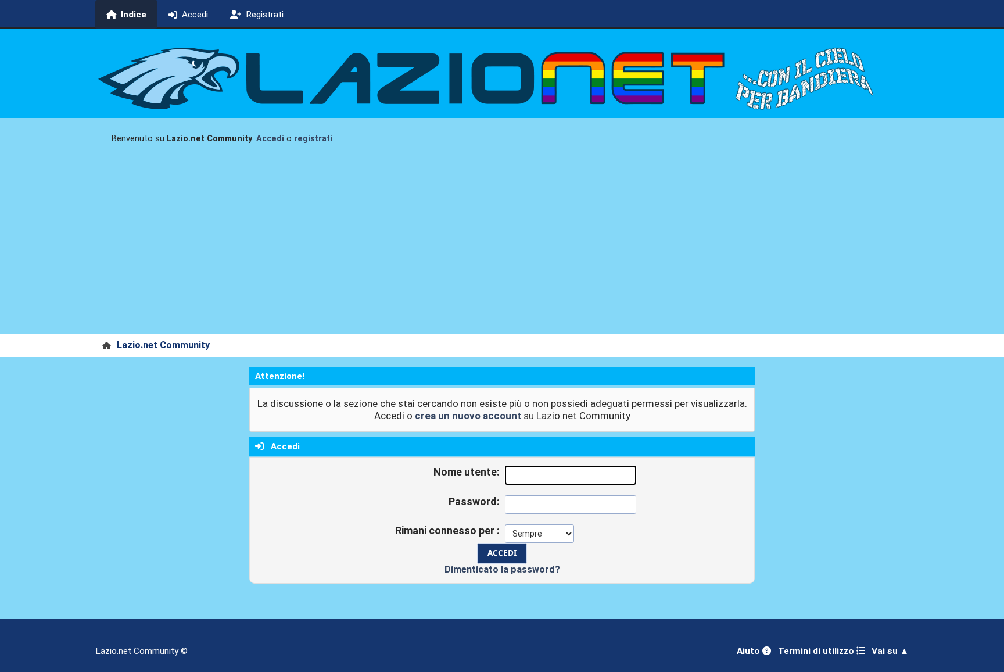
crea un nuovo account (468, 415)
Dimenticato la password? (502, 569)
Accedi (270, 139)
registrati (313, 139)
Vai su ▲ (890, 651)
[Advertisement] (502, 247)
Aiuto (749, 651)
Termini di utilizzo (817, 651)
